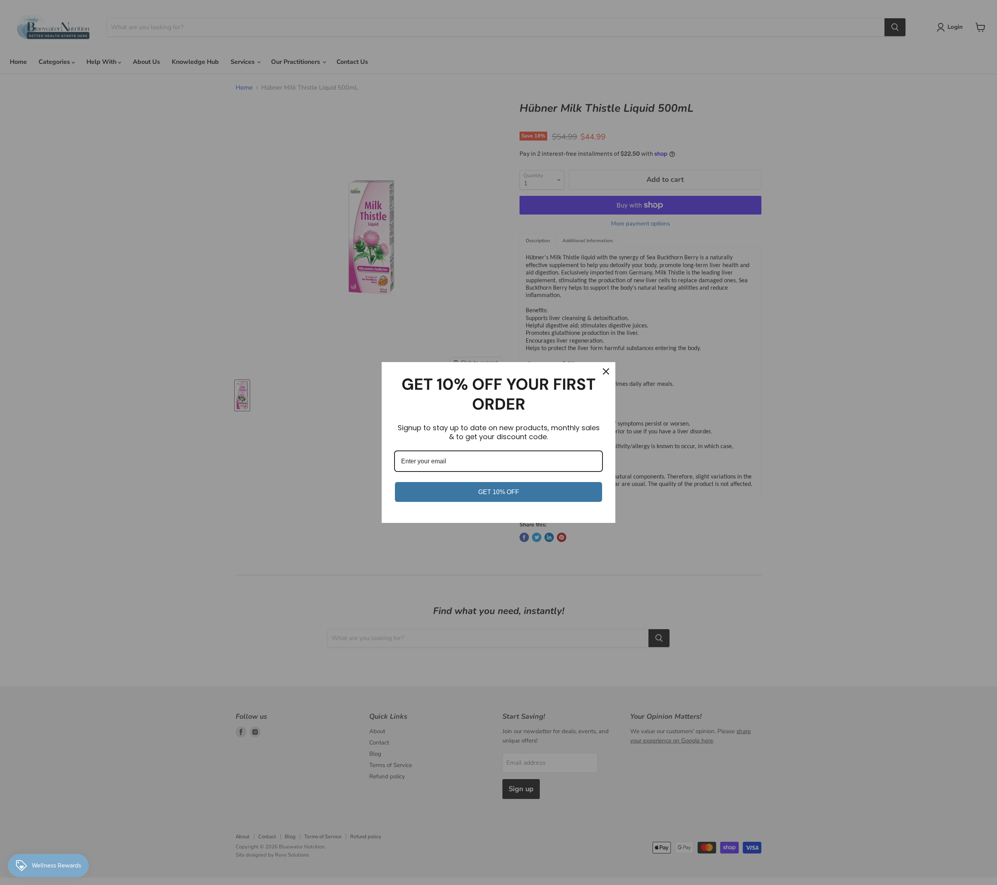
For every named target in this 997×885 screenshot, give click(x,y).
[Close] (606, 371)
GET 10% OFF (498, 492)
